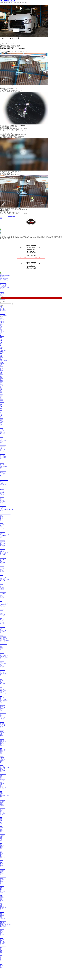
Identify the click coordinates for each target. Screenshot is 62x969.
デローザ (1, 575)
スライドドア (2, 554)
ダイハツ (1, 563)
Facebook (10, 216)
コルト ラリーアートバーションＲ (6, 509)
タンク (1, 560)
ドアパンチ (2, 589)
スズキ (1, 542)
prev (1, 217)
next (1, 218)
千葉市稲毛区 (2, 779)
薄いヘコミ (2, 906)
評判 (1, 916)
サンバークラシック (3, 521)
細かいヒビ (2, 886)
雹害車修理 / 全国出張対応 (5, 275)
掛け (1, 832)
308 (0, 325)
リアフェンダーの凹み (4, 700)
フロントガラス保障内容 (4, 640)
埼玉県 (1, 794)
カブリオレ (2, 474)
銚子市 (1, 933)
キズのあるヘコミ (3, 494)
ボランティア (2, 670)
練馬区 (1, 889)
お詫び (1, 423)
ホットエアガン (3, 666)
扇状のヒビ (2, 831)
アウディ (1, 431)
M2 (0, 374)
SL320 (1, 398)
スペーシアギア (3, 553)
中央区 (1, 736)
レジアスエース (3, 717)
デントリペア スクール (4, 579)
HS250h (1, 370)
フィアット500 (2, 623)
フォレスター (2, 631)
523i (1, 330)
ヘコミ (1, 662)
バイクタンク (2, 314)
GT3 (1, 366)
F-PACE (1, 362)
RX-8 (1, 392)
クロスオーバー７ (3, 506)
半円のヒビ (2, 783)
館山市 (1, 950)
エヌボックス (2, 464)
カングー (1, 483)
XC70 (1, 416)
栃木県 (1, 855)
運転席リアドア (3, 922)
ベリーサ (1, 664)
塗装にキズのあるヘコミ (4, 795)
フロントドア (2, 642)
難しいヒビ (2, 941)
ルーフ (1, 711)
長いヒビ (1, 938)
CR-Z (1, 353)
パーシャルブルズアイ (4, 616)
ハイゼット (2, 597)
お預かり (1, 424)
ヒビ (1, 618)
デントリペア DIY (3, 578)
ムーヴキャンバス (3, 688)
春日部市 (1, 846)
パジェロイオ (2, 614)
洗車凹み (1, 871)
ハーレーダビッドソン (4, 604)
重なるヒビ (2, 929)
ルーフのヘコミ (3, 713)
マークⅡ (1, 681)
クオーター (2, 500)
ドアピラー (2, 590)
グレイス (1, 507)
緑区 (1, 888)
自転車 (1, 898)
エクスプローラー (3, 457)
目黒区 (1, 880)
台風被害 (1, 786)
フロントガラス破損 (3, 641)
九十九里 (1, 737)
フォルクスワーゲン (3, 630)
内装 (1, 754)
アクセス (1, 289)
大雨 (1, 806)
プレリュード (2, 658)
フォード (1, 632)
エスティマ (2, 463)
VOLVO (1, 405)
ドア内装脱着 (2, 593)
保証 (1, 748)
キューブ (1, 499)
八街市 (1, 752)
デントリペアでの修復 (4, 278)
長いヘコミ (2, 939)
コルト (1, 508)
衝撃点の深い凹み (3, 907)
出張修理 (1, 765)
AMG (1, 337)
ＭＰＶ (1, 960)
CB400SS (2, 346)
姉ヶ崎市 (1, 809)
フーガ (1, 645)
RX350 (1, 393)
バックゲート (2, 607)
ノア (1, 594)
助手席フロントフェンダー (5, 767)
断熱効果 (1, 836)
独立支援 (1, 878)
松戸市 (1, 852)
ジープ (1, 536)
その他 (1, 307)
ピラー (1, 621)
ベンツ (1, 665)
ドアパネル (2, 588)
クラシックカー (3, 503)
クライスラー (2, 501)
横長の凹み (2, 858)
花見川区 (1, 900)
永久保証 (1, 863)
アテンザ (1, 441)
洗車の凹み (2, 870)
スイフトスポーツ (3, 538)
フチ (1, 633)
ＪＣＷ (1, 957)
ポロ (1, 676)
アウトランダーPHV (3, 434)
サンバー (1, 520)
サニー (1, 519)
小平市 (1, 817)
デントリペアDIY (3, 577)
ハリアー (1, 602)
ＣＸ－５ (1, 956)
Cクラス (1, 357)
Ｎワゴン (1, 961)
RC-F (1, 389)
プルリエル (2, 653)
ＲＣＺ (1, 964)
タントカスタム (3, 562)
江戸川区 (1, 865)
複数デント (2, 912)
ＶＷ (1, 967)
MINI (1, 376)
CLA (1, 349)
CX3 (1, 356)
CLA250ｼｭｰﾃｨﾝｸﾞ (3, 350)
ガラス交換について (3, 285)
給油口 (1, 887)
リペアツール (2, 705)
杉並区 (1, 848)
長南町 (1, 940)
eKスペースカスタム (4, 360)
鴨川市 (1, 952)
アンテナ (1, 450)
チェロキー (2, 567)
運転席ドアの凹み (3, 921)
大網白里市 (2, 804)
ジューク (1, 533)
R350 (1, 387)
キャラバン (2, 497)
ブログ (1, 295)
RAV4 (1, 388)
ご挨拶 (1, 425)
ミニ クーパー (3, 685)
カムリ (1, 475)
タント (1, 561)
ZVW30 (1, 418)
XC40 (1, 414)
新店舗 (1, 838)
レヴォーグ (2, 718)
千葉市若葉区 (2, 780)
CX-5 (1, 355)
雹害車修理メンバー (3, 276)
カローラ (1, 477)
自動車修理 (2, 897)
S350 (1, 396)
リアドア (1, 698)
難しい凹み (2, 943)
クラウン (1, 502)
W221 (1, 409)
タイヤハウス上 (3, 558)
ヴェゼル (1, 727)
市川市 (1, 823)
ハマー (1, 601)
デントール (2, 581)
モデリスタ (2, 691)
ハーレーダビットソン (4, 603)
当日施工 (1, 827)
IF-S (1, 371)
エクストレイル (3, 456)
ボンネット (2, 672)
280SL (1, 318)
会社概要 (1, 288)
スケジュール (2, 541)
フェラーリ (2, 628)
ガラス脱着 (2, 492)
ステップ (1, 544)
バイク (1, 605)
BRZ (1, 340)
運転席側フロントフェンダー (5, 924)
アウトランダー (3, 433)
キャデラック (2, 495)
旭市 (1, 844)
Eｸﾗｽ (1, 361)
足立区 (1, 917)
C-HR (1, 342)
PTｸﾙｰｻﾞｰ (1, 385)
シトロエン (2, 524)
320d (1, 326)
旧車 (1, 843)
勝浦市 (1, 775)
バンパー (1, 610)
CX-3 (1, 354)
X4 (0, 413)
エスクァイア (2, 460)
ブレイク (1, 647)
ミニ (1, 684)
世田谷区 (1, 735)
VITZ (1, 404)
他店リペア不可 (3, 741)
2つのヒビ (2, 320)
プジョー (1, 648)
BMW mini (2, 338)
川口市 (1, 819)
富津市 (1, 810)
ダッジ (1, 564)
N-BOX (1, 377)
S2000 (1, 395)
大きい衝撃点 (2, 800)
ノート (1, 595)
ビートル (1, 620)
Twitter (14, 216)
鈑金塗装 (1, 931)
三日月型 (1, 731)
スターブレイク (3, 543)
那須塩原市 (2, 927)
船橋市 (1, 899)
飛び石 (1, 949)
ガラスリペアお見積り (4, 284)
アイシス (1, 429)
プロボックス (2, 659)
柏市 (1, 854)
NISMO (1, 380)
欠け (1, 861)
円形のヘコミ (2, 759)
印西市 (1, 784)
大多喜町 (1, 802)
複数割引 (1, 913)
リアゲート (2, 697)
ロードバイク (2, 724)
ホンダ (1, 667)
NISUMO (1, 381)
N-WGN (1, 378)
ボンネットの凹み (3, 673)
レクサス (1, 716)
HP (0, 369)
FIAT (1, 364)
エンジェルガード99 (3, 466)
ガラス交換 (2, 491)
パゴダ (1, 611)
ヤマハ (1, 692)
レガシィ (1, 715)
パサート (1, 612)
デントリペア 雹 (3, 580)
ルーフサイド (2, 714)
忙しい (1, 828)
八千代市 (1, 751)
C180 (1, 343)
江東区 (1, 866)
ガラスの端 (2, 489)
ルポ (1, 710)
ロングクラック (3, 311)
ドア (1, 586)
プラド (1, 650)
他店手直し (2, 743)
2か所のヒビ (2, 319)
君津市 (1, 791)
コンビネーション (3, 511)
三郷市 (1, 734)
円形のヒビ (2, 758)
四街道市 (1, 793)
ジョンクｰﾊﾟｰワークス (4, 535)
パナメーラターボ (3, 615)
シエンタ (1, 523)
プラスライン (2, 649)
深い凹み (1, 874)
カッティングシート (3, 473)
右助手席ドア (2, 788)
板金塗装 (1, 853)
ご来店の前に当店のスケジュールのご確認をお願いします (31, 258)
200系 (1, 317)
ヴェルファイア (3, 728)
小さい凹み (2, 814)
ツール (1, 569)
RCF (1, 390)
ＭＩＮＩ (1, 959)
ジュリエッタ (2, 532)
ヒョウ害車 (2, 619)
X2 (0, 411)
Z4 (0, 417)
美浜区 (1, 895)
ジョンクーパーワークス (4, 534)
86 (0, 333)
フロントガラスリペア (4, 638)
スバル (1, 550)
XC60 (1, 415)
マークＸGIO (2, 682)
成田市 (1, 829)
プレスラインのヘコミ (4, 655)
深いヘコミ (2, 873)
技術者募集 (2, 292)
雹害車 (1, 947)
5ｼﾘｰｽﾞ (1, 332)
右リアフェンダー (3, 787)
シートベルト (2, 528)
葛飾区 (1, 905)
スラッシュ (2, 555)
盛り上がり (2, 879)
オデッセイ (2, 467)
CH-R (1, 348)
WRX (1, 410)
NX (0, 383)
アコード (1, 439)
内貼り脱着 (2, 757)
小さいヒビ (2, 812)
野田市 (1, 930)
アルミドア (2, 448)
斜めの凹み (2, 835)
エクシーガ (2, 455)
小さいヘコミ (2, 813)
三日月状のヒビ (3, 732)
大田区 (1, 803)
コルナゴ (1, 510)
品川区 (1, 792)
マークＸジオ (2, 683)
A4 (0, 335)
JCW (1, 372)
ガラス (1, 485)
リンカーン (2, 708)
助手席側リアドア (3, 774)
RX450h (1, 394)
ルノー (1, 709)
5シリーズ (2, 331)
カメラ (1, 476)
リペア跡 (1, 706)
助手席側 (1, 769)
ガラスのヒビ (2, 486)
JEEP (1, 373)
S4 (0, 397)
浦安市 (1, 872)
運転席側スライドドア (4, 923)
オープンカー (2, 469)
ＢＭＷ (1, 955)
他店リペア (2, 740)
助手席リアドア (3, 768)
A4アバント (2, 336)
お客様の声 (2, 421)
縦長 (1, 890)
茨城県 (1, 904)
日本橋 (1, 839)
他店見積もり (2, 745)
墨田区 (1, 796)
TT (0, 403)
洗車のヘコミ (2, 869)
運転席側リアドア (3, 925)
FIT (0, 365)
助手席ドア (2, 766)
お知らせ (1, 306)
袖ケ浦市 (1, 908)
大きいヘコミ (2, 797)
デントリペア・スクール (4, 287)
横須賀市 (1, 860)
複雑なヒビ (2, 914)
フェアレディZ (2, 627)
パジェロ (1, 613)
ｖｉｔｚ (1, 966)
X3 (0, 412)
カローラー (2, 481)
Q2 (0, 386)
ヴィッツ (1, 726)
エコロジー (2, 459)
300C (1, 323)
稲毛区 (1, 883)
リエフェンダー (3, 701)
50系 (1, 329)
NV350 (1, 382)
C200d (1, 344)
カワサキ (1, 482)
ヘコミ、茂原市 (3, 663)
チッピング (2, 568)
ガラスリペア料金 (3, 283)
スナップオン (2, 549)
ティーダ (1, 572)
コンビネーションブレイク (5, 512)
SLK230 (1, 399)
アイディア (2, 430)
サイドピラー (2, 517)
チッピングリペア (3, 310)
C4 (0, 345)
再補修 (1, 761)
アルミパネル (2, 449)
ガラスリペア (2, 309)
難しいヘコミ (2, 942)
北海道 (1, 776)
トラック (1, 584)
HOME (1, 274)
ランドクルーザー (3, 693)
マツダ (1, 679)
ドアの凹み (2, 587)
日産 (1, 840)
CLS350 (1, 351)
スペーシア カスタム (4, 552)
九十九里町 (2, 739)
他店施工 (1, 744)
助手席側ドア (2, 770)
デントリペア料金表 (3, 279)
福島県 (1, 882)
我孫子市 (1, 830)
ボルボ (1, 671)
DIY (0, 358)
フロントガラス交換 (3, 315)
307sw (1, 324)
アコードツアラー (3, 440)
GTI (0, 367)
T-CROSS (2, 402)
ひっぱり (1, 428)
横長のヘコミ (2, 857)
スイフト (1, 537)
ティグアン (2, 571)
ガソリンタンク (3, 484)
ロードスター (2, 723)
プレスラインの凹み (3, 656)
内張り (1, 753)
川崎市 (1, 820)
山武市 (1, 818)
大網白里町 (2, 805)
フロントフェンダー (3, 644)
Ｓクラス (1, 965)
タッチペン (2, 559)
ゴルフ (1, 515)
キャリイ (1, 498)
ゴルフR (1, 516)
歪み (1, 862)
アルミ (1, 447)
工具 (1, 821)
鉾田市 (1, 932)
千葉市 (1, 778)
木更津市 (1, 847)
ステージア (2, 546)
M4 (0, 375)
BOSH (1, 339)
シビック (1, 525)
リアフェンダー (3, 699)
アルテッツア (2, 443)
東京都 (1, 849)
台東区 (1, 785)
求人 (1, 864)
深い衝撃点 (2, 875)
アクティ (1, 438)
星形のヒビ (2, 845)
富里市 (1, 811)
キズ (1, 493)
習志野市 (1, 896)
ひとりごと (2, 308)
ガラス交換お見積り (3, 286)
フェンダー (2, 629)
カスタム (1, 472)
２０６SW (2, 953)
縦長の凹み (2, 892)
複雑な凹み (2, 915)
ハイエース (2, 596)
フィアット (2, 622)
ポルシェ (1, 674)
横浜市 (1, 856)
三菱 (1, 733)
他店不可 (1, 742)
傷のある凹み (2, 750)
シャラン (1, 527)
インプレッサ (2, 454)
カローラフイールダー (4, 480)
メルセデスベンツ (3, 690)
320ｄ (1, 328)
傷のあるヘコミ (3, 749)
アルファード (2, 446)
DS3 (1, 359)
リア (1, 696)
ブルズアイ (2, 646)
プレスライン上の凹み (4, 657)
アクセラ (1, 437)
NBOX (1, 379)
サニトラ (1, 518)
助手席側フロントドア (4, 771)
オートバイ (2, 468)
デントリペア (2, 277)
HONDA (1, 368)
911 (0, 334)
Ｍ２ (1, 958)
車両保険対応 (2, 918)
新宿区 (1, 837)
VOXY (1, 406)
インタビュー (2, 294)
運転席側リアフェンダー (4, 926)
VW (0, 407)
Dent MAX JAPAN (4, 269)
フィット (1, 624)
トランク (1, 585)
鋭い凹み (1, 935)
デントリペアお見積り (4, 280)
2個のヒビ (2, 322)
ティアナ (1, 570)
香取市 (1, 951)
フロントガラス (3, 637)
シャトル (1, 526)
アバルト (1, 442)
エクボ (1, 458)
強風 (1, 826)
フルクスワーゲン (3, 636)
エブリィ (1, 465)
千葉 (1, 777)
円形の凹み (2, 760)
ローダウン (2, 722)
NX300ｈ (1, 384)
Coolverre (2, 352)
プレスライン (2, 654)
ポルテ (1, 675)
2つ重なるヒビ (2, 321)
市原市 (1, 822)
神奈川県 (1, 881)
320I (1, 327)
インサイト (2, 451)
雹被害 (1, 948)
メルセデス (2, 689)
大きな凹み (2, 801)
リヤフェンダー (3, 707)
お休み (1, 420)
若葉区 (1, 901)
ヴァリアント (2, 725)
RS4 (1, 391)
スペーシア (2, 551)
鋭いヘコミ (2, 934)
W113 (1, 408)
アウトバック (2, 432)
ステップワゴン (3, 545)
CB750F (1, 347)
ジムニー (1, 529)
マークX (1, 680)
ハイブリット (2, 598)
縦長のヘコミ (2, 891)
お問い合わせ (2, 293)
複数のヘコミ (2, 909)
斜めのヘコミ (2, 834)
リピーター (2, 702)
